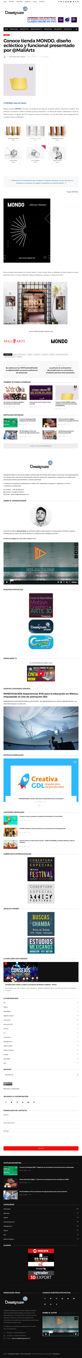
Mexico (52, 354)
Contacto (41, 1)
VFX (5, 1063)
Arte (15, 354)
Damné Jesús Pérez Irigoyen (17, 56)
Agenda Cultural (9, 1015)
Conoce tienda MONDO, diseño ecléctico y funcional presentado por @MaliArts (66, 404)
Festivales (7, 1213)
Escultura (37, 354)
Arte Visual (22, 354)
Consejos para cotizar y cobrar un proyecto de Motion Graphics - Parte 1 (31, 984)
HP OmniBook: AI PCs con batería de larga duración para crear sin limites (29, 432)
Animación (7, 1020)
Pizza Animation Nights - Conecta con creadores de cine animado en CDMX (68, 420)
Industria (48, 29)
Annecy (6, 1028)
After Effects (7, 1011)
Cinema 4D (7, 1037)
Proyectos (27, 1)
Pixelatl (6, 1054)
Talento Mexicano (9, 356)
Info (6, 29)
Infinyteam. (56, 1353)
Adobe (6, 1007)
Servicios (11, 1)
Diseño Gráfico (8, 1046)
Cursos (35, 1)
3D (4, 1002)
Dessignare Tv (36, 29)
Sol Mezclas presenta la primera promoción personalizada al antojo (66, 432)
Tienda (19, 356)
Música (6, 1230)
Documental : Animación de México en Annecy (41, 798)
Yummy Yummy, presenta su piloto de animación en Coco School (41, 816)
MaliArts (44, 354)
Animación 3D (8, 1024)
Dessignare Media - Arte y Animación (19, 1353)
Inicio (5, 1)
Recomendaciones (62, 354)
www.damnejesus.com (27, 538)
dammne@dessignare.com (20, 494)
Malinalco (57, 272)
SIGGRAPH (7, 1059)
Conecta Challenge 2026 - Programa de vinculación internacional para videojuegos (47, 1167)
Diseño (30, 354)
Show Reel (19, 1)
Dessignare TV (8, 1041)
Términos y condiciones (11, 1088)
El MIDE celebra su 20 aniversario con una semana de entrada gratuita (43, 828)
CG (4, 1033)
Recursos (58, 29)
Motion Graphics (9, 1050)
